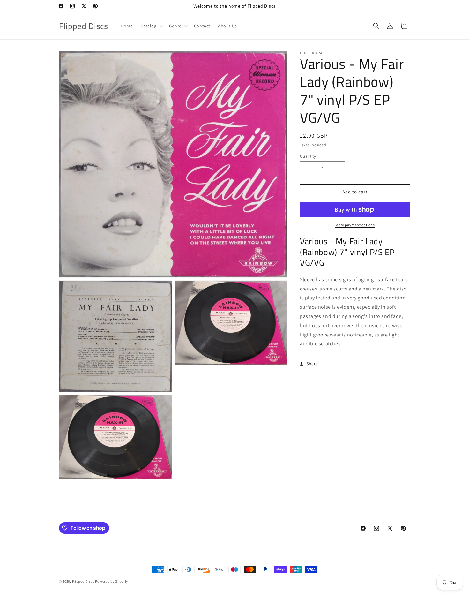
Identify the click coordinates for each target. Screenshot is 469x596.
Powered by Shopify (111, 581)
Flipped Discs (83, 581)
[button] (151, 26)
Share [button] (312, 363)
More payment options (355, 225)
